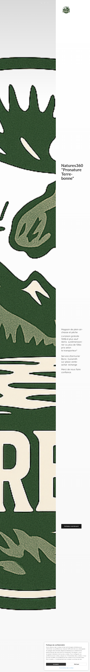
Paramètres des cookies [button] (66, 668)
